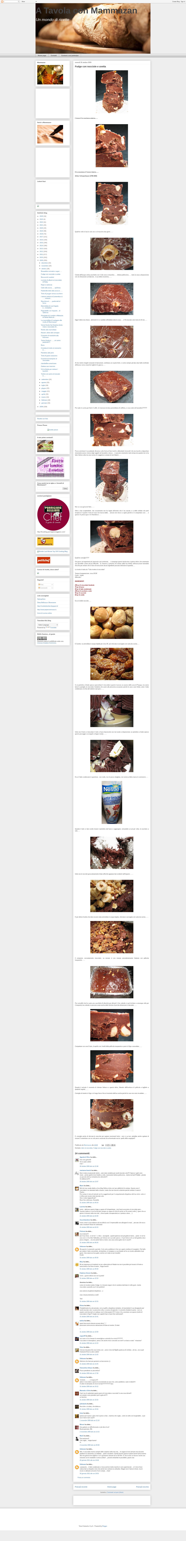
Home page (42, 55)
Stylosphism (41, 599)
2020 (41, 228)
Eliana (82, 1305)
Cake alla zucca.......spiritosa (50, 288)
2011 (41, 254)
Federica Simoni (85, 1273)
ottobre (44, 269)
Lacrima (82, 1207)
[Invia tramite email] (106, 1145)
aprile (43, 394)
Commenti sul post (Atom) (115, 1492)
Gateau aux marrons (48, 366)
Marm (82, 1185)
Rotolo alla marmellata (48, 330)
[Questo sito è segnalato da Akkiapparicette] (45, 545)
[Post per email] (102, 1145)
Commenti (43, 588)
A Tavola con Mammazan (86, 10)
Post (41, 584)
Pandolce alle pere (47, 353)
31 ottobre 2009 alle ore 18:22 (89, 1386)
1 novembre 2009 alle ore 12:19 (89, 1420)
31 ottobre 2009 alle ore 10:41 (89, 1316)
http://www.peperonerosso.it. (47, 609)
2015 (41, 243)
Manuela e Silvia (85, 1390)
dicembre (44, 263)
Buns (42, 345)
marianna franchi (85, 1170)
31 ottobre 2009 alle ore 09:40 (89, 1269)
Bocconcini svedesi (47, 277)
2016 (41, 240)
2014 (41, 245)
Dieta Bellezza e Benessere (46, 602)
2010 (41, 257)
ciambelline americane (48, 363)
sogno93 (82, 1336)
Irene (81, 1413)
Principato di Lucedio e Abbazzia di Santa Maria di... (52, 316)
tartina (82, 1320)
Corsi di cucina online (44, 613)
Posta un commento (84, 1477)
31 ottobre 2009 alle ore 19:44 (89, 1409)
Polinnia (82, 1231)
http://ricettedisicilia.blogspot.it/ (47, 606)
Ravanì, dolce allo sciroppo (50, 332)
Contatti (54, 55)
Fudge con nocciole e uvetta (102, 1148)
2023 (41, 219)
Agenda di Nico (85, 1157)
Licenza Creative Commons (46, 643)
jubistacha (83, 1404)
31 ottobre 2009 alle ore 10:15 (89, 1301)
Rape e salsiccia (46, 285)
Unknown (83, 1246)
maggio (44, 391)
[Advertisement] (100, 1499)
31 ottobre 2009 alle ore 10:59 (89, 1332)
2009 (41, 260)
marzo (43, 397)
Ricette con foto (42, 418)
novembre (45, 266)
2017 (41, 237)
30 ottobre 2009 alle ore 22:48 (89, 1166)
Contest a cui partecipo (70, 55)
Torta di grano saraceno (49, 355)
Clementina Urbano (86, 1368)
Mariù (82, 1436)
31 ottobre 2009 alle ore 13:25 (89, 1354)
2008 (41, 406)
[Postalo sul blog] (108, 1145)
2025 (41, 216)
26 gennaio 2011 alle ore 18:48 (89, 1460)
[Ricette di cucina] (43, 563)
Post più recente (81, 1487)
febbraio (44, 400)
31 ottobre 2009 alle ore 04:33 (89, 1227)
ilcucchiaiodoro (85, 1220)
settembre (45, 379)
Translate (53, 627)
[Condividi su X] (110, 1145)
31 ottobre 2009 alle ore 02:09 (89, 1216)
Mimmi (82, 1424)
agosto (43, 382)
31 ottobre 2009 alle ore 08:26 (89, 1242)
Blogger (104, 1526)
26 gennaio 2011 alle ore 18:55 (89, 1473)
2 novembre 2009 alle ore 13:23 (89, 1432)
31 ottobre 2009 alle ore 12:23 (89, 1343)
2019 (41, 231)
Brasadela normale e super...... (51, 271)
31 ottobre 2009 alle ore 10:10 (89, 1278)
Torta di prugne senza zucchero (52, 293)
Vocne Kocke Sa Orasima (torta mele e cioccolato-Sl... (51, 326)
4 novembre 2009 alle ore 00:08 (89, 1445)
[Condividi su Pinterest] (114, 1145)
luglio (43, 385)
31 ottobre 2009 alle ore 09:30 (89, 1257)
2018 (41, 234)
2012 (41, 251)
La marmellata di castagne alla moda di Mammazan (51, 321)
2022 (41, 222)
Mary (81, 1262)
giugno (43, 388)
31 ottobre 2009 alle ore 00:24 (89, 1202)
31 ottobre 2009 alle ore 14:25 (89, 1364)
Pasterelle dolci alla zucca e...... (51, 291)
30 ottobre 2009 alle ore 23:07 (89, 1181)
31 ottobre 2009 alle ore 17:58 (89, 1373)
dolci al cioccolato (87, 1148)
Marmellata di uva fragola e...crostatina (49, 307)
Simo (81, 1347)
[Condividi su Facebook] (112, 1145)
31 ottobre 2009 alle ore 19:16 (89, 1400)
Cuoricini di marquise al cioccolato (49, 359)
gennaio (44, 403)
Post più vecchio (142, 1487)
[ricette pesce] (52, 430)
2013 (41, 248)
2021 (41, 225)
